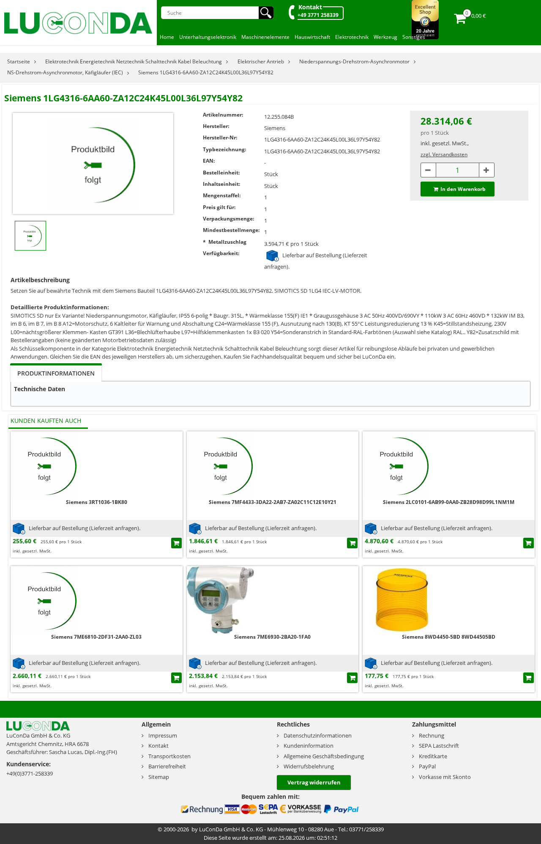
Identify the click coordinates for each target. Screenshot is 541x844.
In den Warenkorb (463, 189)
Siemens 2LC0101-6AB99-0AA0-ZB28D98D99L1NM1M (448, 502)
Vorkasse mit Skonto (445, 777)
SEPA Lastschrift (439, 745)
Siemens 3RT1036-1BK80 (96, 502)
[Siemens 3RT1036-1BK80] (44, 464)
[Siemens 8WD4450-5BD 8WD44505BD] (396, 599)
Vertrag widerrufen (314, 782)
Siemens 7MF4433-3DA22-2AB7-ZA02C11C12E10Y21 (272, 502)
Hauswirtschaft (312, 37)
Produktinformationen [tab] (56, 373)
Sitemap (158, 777)
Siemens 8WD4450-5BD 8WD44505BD (448, 636)
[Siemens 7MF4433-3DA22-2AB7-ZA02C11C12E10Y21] (220, 464)
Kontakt (310, 7)
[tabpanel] (270, 393)
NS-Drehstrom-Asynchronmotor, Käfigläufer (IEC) (65, 72)
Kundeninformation (308, 745)
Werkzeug (385, 37)
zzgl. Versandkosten (444, 154)
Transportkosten (169, 756)
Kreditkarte (433, 756)
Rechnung (431, 735)
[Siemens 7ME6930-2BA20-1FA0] (220, 599)
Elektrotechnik (352, 37)
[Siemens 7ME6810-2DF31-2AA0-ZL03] (44, 599)
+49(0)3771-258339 (29, 773)
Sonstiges (413, 37)
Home (167, 37)
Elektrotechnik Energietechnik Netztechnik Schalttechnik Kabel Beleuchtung (133, 61)
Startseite (18, 61)
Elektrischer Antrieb (261, 61)
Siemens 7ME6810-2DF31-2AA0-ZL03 (96, 636)
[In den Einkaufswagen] (176, 543)
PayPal (427, 766)
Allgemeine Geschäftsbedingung (324, 756)
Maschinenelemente (265, 37)
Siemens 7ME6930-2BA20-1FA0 (272, 636)
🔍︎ (266, 12)
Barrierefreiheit (167, 766)
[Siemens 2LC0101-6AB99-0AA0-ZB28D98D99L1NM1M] (396, 464)
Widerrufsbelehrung (309, 766)
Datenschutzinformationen (318, 735)
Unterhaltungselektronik (207, 37)
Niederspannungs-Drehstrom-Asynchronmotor (354, 61)
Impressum (162, 735)
